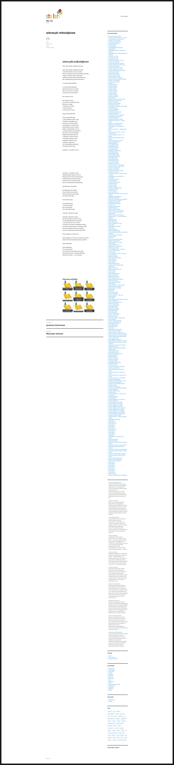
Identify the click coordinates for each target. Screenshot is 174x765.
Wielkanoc (110, 688)
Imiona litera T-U (112, 423)
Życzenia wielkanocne (113, 400)
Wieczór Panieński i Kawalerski (115, 140)
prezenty (113, 730)
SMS (109, 680)
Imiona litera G (111, 465)
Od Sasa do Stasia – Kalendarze (115, 77)
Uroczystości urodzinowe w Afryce (116, 60)
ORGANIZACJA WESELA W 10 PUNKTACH (117, 445)
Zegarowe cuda (111, 252)
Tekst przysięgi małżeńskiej (114, 287)
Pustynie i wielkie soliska (114, 390)
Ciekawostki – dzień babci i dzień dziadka (117, 106)
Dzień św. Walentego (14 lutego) (115, 239)
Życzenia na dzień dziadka (114, 206)
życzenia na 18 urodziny (113, 66)
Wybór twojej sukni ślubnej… (114, 282)
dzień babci (120, 716)
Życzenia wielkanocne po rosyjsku (116, 409)
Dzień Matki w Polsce (113, 325)
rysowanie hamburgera (112, 732)
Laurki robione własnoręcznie (115, 329)
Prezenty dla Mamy (112, 316)
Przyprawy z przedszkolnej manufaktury (117, 388)
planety (109, 730)
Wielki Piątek (111, 225)
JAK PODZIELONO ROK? (113, 179)
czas (109, 716)
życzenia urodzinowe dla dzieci (115, 67)
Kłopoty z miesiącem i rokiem (115, 187)
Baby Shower (111, 668)
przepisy (118, 730)
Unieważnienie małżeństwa (114, 286)
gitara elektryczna (111, 718)
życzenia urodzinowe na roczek (115, 69)
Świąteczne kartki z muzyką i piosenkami (117, 333)
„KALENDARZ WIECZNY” (113, 245)
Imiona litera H (111, 463)
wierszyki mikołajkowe (113, 109)
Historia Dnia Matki (112, 326)
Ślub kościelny (111, 289)
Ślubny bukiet (111, 297)
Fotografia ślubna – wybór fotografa (116, 285)
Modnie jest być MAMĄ (113, 163)
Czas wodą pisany (112, 260)
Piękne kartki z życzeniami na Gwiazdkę (117, 340)
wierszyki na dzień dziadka (114, 103)
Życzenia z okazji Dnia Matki (114, 320)
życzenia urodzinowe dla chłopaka (116, 63)
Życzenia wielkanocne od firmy (115, 402)
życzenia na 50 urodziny (113, 62)
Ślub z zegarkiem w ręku (113, 277)
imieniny (114, 721)
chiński (117, 713)
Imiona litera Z (111, 420)
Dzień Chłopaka (112, 97)
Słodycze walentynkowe (113, 313)
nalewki (110, 701)
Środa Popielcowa (112, 220)
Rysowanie (110, 677)
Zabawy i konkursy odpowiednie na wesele (118, 299)
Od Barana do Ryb (112, 185)
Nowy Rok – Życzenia (113, 56)
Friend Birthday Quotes (113, 160)
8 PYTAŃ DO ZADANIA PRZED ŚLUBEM (116, 453)
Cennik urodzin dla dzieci (114, 379)
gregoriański (123, 718)
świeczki (109, 740)
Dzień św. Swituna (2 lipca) (114, 209)
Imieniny (110, 672)
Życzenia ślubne (112, 272)
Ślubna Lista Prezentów (113, 276)
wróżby (117, 737)
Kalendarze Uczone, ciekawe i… (115, 100)
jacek (47, 41)
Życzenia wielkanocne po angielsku (116, 410)
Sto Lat (49, 20)
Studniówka (111, 681)
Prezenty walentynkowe (113, 305)
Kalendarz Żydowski (113, 94)
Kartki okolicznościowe (113, 352)
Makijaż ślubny (111, 283)
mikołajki (48, 47)
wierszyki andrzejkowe (113, 113)
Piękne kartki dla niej (113, 355)
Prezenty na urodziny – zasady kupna (116, 378)
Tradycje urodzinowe (113, 363)
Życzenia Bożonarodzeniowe (114, 36)
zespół (125, 737)
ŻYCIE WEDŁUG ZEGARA (113, 263)
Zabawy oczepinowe (113, 267)
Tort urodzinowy (112, 46)
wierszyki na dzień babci (113, 104)
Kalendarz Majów (112, 89)
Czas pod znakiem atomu (114, 250)
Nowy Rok (110, 237)
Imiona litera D (111, 469)
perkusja (121, 728)
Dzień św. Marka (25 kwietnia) (115, 235)
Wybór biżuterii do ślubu (113, 197)
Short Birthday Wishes (113, 147)
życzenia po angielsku (122, 740)
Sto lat (109, 656)
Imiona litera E (111, 468)
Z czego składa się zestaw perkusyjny (116, 413)
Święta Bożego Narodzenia (114, 684)
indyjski (118, 721)
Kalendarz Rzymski (112, 90)
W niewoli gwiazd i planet (114, 182)
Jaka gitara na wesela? (113, 172)
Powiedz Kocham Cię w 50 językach (116, 114)
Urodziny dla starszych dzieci (115, 382)
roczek (123, 730)
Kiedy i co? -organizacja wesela (115, 123)
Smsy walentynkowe (113, 306)
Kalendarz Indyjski (112, 87)
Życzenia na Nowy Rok (113, 315)
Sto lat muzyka (124, 16)
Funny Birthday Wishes (113, 144)
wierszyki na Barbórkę (113, 102)
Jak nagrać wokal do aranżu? (114, 415)
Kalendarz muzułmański (114, 80)
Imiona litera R (111, 426)
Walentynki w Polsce (113, 310)
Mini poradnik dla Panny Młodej (115, 279)
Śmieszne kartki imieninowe (114, 42)
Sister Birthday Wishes (113, 153)
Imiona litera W (111, 422)
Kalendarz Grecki (112, 93)
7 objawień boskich (112, 183)
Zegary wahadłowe (112, 255)
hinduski (109, 721)
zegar (122, 737)
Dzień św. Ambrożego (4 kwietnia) (115, 215)
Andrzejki (110, 711)
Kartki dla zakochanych (113, 309)
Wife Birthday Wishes (113, 152)
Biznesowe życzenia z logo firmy (115, 332)
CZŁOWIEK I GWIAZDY (113, 189)
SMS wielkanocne (112, 398)
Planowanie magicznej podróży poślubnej (117, 199)
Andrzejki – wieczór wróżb (114, 40)
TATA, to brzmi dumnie (113, 162)
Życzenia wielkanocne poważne (115, 406)
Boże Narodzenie (112, 190)
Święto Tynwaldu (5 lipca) (114, 230)
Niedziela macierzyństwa (114, 240)
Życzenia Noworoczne (113, 292)
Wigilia (110, 690)
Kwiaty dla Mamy (112, 319)
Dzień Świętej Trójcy (113, 222)
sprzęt (109, 735)
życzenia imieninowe (113, 110)
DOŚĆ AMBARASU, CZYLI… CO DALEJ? (116, 249)
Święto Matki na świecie (113, 323)
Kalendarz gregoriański (113, 82)
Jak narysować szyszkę (113, 72)
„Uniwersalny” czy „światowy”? (115, 246)
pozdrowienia (111, 699)
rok (126, 730)
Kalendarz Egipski (112, 92)
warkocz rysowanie (120, 735)
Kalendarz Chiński (112, 86)
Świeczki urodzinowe (113, 396)
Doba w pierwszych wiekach (114, 257)
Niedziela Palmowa (112, 229)
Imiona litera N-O (112, 429)
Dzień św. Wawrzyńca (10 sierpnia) (116, 210)
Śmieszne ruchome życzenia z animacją (117, 335)
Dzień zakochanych (112, 312)
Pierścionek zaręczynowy (114, 273)
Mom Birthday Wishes (113, 159)
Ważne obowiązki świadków (114, 203)
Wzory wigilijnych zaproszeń (114, 339)
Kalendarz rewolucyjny (113, 247)
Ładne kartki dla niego (113, 350)
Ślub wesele (111, 678)
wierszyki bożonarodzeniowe (115, 112)
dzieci (115, 716)
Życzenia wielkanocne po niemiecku (116, 412)
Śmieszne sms (111, 205)
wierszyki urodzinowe (113, 59)
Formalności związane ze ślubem (115, 119)
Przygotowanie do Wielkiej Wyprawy (116, 383)
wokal (114, 737)
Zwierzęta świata (112, 392)
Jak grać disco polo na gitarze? (115, 458)
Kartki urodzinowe (112, 44)
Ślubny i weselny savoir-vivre (114, 269)
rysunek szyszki (121, 732)
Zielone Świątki (111, 243)
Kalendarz (110, 674)
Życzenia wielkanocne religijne (115, 403)
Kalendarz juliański (112, 84)
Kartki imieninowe (112, 356)
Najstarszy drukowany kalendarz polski (117, 79)
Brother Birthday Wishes (113, 155)
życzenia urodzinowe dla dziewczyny (116, 64)
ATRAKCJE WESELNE (113, 440)
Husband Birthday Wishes (114, 156)
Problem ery (111, 83)
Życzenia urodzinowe (113, 658)
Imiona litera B (111, 472)
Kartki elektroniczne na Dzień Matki (116, 318)
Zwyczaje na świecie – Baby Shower (116, 166)
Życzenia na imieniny (113, 358)
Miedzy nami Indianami (113, 386)
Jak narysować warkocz (113, 73)
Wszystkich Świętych (113, 207)
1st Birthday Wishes (112, 143)
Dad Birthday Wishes (113, 157)
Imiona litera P (111, 428)
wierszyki (52, 47)
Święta (47, 45)
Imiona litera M (111, 430)
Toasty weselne (112, 270)
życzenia (114, 740)
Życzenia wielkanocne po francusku (116, 399)
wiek (126, 735)
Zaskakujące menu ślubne (114, 202)
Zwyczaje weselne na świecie (114, 200)
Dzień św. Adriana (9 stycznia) (115, 223)
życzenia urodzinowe (113, 192)
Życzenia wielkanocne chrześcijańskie (116, 408)
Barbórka (118, 711)
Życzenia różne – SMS (113, 57)
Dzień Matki (111, 328)
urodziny (113, 735)
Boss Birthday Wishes (113, 149)
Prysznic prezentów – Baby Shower (116, 165)
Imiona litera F (111, 466)
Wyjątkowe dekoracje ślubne (114, 196)
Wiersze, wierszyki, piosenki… (115, 322)
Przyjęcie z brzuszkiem (113, 169)
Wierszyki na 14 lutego (113, 307)
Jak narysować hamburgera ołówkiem (117, 70)
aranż (114, 711)
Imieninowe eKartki (112, 360)
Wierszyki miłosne (112, 107)
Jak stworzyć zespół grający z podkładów (117, 475)
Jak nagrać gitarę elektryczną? (115, 459)
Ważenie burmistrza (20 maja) (115, 242)
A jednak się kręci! (112, 180)
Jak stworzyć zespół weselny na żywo (116, 99)
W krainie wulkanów (113, 389)
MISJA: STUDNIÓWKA (113, 439)
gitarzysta (118, 718)
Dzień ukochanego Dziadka (114, 330)
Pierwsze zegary (112, 262)
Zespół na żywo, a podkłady (114, 460)
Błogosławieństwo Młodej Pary (115, 116)
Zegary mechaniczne (113, 256)
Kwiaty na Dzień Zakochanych (115, 302)
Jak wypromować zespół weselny (115, 170)
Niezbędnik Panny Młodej (114, 419)
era (124, 716)
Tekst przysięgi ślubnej (113, 117)
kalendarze (123, 721)
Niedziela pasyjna (112, 219)
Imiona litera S (111, 425)
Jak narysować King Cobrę (114, 76)
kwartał (114, 725)
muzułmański (110, 728)
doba (112, 716)
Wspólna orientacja (112, 186)
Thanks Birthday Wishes (113, 142)
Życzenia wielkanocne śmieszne (115, 405)
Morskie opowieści (112, 385)
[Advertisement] (83, 47)
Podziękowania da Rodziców (114, 124)
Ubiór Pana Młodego (113, 280)
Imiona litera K (111, 433)
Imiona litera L (111, 432)
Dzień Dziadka (111, 670)
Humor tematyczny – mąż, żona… (115, 295)
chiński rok (122, 713)
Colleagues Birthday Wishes (114, 150)
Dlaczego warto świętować (114, 167)
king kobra (110, 725)
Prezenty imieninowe (113, 359)
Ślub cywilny (111, 290)
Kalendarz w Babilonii (113, 96)
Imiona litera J (111, 435)
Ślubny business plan (113, 275)
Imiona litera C (111, 470)
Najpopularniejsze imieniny (114, 362)
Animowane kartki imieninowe (115, 353)
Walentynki (111, 687)
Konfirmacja (111, 227)
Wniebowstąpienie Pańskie (114, 226)
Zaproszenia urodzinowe (114, 43)
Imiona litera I (111, 462)
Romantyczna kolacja (113, 303)
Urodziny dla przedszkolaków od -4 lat (117, 380)
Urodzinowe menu (112, 365)
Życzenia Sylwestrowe (113, 293)
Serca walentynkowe (113, 300)
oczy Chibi (117, 728)
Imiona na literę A (112, 473)
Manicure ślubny (112, 296)
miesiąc (119, 725)
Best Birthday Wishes (113, 146)
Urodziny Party (111, 685)
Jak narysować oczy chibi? (114, 74)
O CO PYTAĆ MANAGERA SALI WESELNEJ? (117, 449)
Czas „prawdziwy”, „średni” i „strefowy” (117, 253)
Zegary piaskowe (112, 259)
